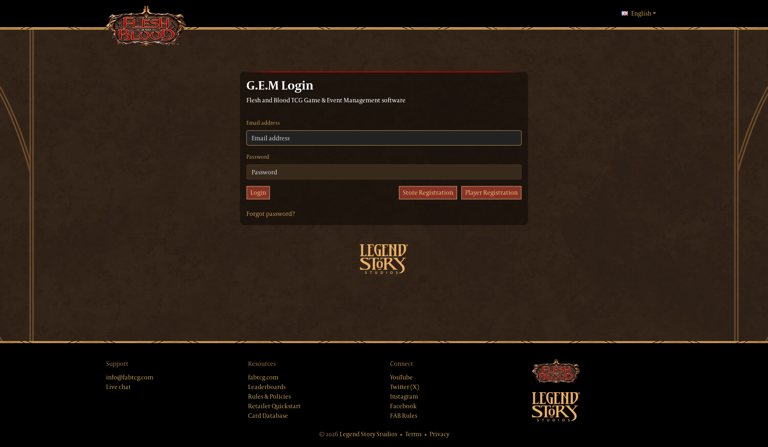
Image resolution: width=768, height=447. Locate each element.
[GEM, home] (146, 27)
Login (258, 192)
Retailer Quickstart (274, 406)
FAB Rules (403, 415)
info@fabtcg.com (129, 377)
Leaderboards (267, 387)
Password (257, 156)
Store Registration (428, 192)
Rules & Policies (269, 396)
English (643, 13)
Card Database (268, 415)
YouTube (401, 377)
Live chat (118, 387)
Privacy (439, 434)
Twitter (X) (404, 387)
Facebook (403, 406)
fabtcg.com (263, 377)
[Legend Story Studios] (597, 406)
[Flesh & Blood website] (597, 371)
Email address (263, 122)
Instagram (404, 396)
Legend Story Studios (368, 434)
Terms (413, 434)
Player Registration (491, 192)
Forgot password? (270, 214)
